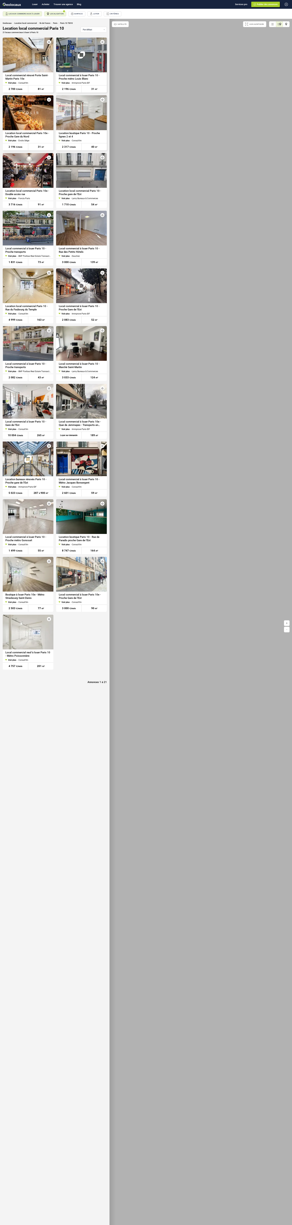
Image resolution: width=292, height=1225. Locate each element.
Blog (79, 4)
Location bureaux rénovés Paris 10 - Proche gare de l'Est (25, 481)
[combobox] (94, 29)
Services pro (241, 4)
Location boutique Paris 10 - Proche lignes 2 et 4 (79, 135)
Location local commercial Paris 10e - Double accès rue (27, 192)
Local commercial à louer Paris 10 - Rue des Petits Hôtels (79, 250)
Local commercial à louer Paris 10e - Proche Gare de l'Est (80, 596)
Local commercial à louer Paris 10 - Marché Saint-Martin (79, 365)
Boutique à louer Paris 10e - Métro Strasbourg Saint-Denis (24, 596)
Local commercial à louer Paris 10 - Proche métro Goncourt (25, 538)
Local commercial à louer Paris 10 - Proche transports (25, 250)
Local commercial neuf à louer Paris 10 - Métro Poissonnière (27, 654)
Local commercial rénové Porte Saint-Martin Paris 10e (26, 77)
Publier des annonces (267, 4)
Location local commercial (25, 23)
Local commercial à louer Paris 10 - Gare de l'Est (25, 423)
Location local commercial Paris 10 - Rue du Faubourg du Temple (26, 308)
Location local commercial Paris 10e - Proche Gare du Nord (27, 135)
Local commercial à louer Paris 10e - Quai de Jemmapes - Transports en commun (80, 423)
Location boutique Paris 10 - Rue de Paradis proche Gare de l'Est (79, 538)
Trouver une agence (63, 4)
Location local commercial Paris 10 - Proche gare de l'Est (80, 192)
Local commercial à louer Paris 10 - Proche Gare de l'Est (79, 308)
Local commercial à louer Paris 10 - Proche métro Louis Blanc (79, 77)
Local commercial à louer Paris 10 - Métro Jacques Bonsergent (79, 481)
